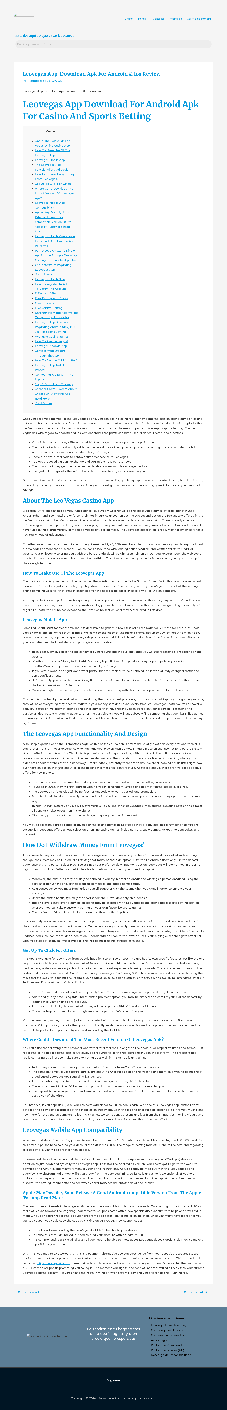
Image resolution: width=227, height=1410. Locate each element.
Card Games (43, 403)
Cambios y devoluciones (167, 1330)
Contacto (159, 18)
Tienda (142, 18)
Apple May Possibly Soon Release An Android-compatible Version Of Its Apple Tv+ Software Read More (53, 222)
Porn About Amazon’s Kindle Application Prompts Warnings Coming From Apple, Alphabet (56, 255)
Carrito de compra (199, 18)
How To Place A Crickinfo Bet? (56, 360)
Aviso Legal (159, 1340)
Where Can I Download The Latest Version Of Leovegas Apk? (54, 193)
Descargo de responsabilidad (171, 1355)
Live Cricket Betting (49, 308)
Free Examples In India (51, 298)
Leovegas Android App (51, 346)
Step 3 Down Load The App (54, 384)
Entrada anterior (28, 1292)
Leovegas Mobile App (50, 160)
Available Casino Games (51, 336)
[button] (142, 19)
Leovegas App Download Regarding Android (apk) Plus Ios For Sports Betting (55, 327)
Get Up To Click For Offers (53, 184)
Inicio (129, 18)
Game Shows (43, 274)
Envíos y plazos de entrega (169, 1325)
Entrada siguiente (198, 1292)
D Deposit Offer (46, 293)
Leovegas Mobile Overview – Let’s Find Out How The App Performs (55, 241)
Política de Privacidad (166, 1345)
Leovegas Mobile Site (50, 279)
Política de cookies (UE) (167, 1350)
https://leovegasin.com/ (53, 1263)
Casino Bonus (44, 303)
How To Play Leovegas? (51, 341)
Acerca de (176, 18)
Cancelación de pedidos (167, 1335)
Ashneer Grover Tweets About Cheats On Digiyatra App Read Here (56, 393)
